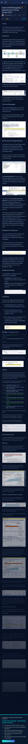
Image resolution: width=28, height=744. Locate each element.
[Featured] (21, 8)
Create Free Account (8, 741)
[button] (25, 2)
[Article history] (14, 15)
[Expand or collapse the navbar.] (2, 2)
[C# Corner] (6, 2)
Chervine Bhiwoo (8, 15)
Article (23, 18)
